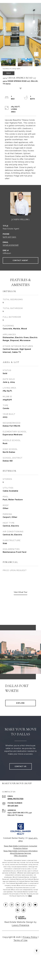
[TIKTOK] (23, 905)
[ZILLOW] (23, 910)
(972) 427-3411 (9, 237)
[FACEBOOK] (6, 905)
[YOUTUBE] (35, 905)
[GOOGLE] (17, 910)
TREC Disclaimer (20, 856)
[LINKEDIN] (17, 905)
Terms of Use (20, 940)
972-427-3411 (13, 805)
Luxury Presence (20, 925)
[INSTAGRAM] (12, 905)
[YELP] (29, 905)
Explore (20, 703)
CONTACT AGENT (20, 260)
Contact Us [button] (20, 766)
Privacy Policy (30, 937)
